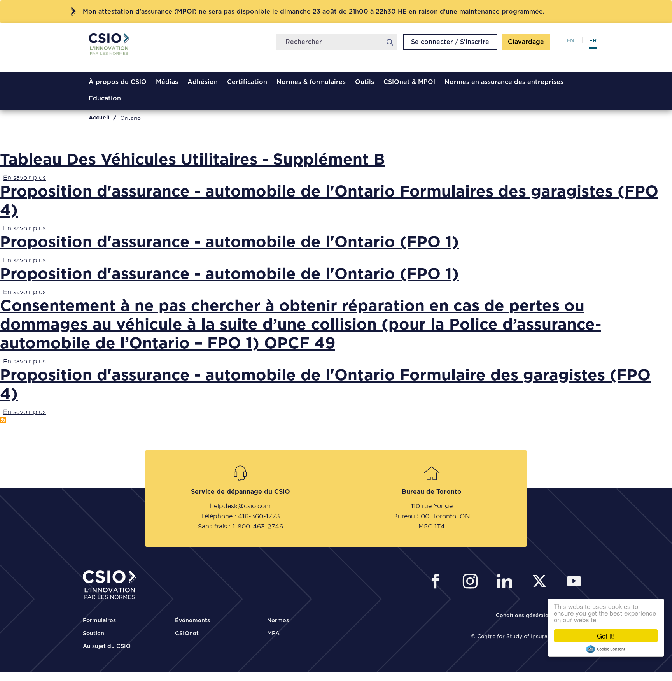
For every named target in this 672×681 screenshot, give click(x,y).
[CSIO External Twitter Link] (541, 582)
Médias (167, 82)
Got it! (606, 636)
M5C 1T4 (431, 526)
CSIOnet (187, 633)
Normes (278, 620)
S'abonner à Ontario (3, 420)
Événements (192, 620)
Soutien (93, 633)
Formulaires (99, 620)
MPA (273, 633)
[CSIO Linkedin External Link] (506, 582)
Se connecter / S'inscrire (450, 42)
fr (593, 41)
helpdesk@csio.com (240, 505)
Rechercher (389, 42)
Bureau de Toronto (432, 492)
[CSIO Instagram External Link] (472, 582)
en (570, 41)
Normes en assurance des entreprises (504, 82)
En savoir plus (24, 177)
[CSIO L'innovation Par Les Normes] (114, 48)
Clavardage (526, 42)
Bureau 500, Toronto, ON (431, 516)
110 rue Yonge (432, 505)
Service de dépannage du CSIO (240, 492)
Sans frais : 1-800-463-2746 (240, 526)
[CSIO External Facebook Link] (437, 582)
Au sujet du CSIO (107, 646)
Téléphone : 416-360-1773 (240, 516)
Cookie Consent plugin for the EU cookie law (605, 649)
